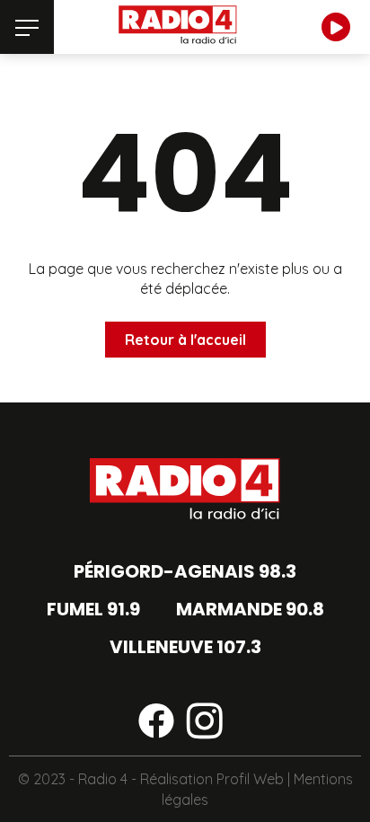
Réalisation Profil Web (212, 779)
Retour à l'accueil (185, 340)
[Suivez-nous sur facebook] (156, 724)
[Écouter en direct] (336, 27)
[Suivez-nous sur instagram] (205, 724)
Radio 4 (103, 779)
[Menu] (27, 27)
